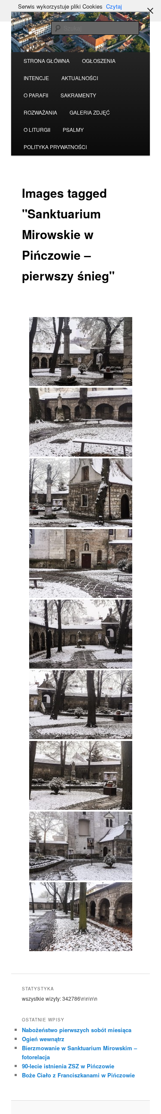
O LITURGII (37, 129)
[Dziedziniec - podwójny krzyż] (80, 492)
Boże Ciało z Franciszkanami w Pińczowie (78, 1075)
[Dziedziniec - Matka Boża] (80, 775)
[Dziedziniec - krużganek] (80, 634)
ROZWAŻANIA (40, 112)
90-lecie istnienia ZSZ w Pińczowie (68, 1066)
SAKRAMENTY (78, 95)
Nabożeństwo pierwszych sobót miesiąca (76, 1030)
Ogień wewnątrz (43, 1039)
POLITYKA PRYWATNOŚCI (55, 146)
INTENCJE (36, 77)
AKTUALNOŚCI (79, 77)
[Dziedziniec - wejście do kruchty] (80, 846)
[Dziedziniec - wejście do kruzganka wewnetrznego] (80, 563)
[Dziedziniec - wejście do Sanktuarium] (80, 704)
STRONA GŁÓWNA (47, 60)
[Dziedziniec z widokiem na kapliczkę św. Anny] (80, 351)
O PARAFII (36, 95)
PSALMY (73, 129)
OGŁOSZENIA (98, 60)
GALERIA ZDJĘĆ (90, 112)
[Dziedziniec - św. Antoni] (80, 422)
